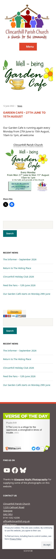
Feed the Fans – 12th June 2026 (19, 285)
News (19, 106)
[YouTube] (7, 470)
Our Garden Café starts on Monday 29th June (26, 293)
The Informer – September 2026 (19, 259)
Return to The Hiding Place (17, 268)
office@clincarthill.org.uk (16, 521)
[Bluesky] (23, 470)
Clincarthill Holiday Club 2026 (18, 276)
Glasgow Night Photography (31, 479)
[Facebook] (15, 470)
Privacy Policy (15, 539)
